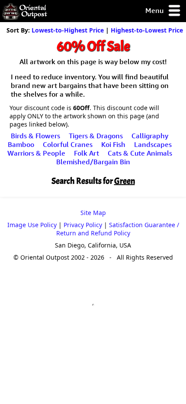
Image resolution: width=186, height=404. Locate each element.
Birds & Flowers (35, 135)
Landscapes (153, 144)
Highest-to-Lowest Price (147, 30)
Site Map (93, 213)
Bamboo (21, 144)
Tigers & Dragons (96, 135)
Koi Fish (113, 144)
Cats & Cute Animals (140, 153)
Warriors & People (36, 153)
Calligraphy (149, 135)
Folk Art (86, 153)
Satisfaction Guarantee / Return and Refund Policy (117, 229)
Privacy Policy (83, 225)
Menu (155, 10)
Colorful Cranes (68, 144)
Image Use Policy (32, 225)
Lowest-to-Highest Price (68, 30)
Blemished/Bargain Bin (93, 161)
